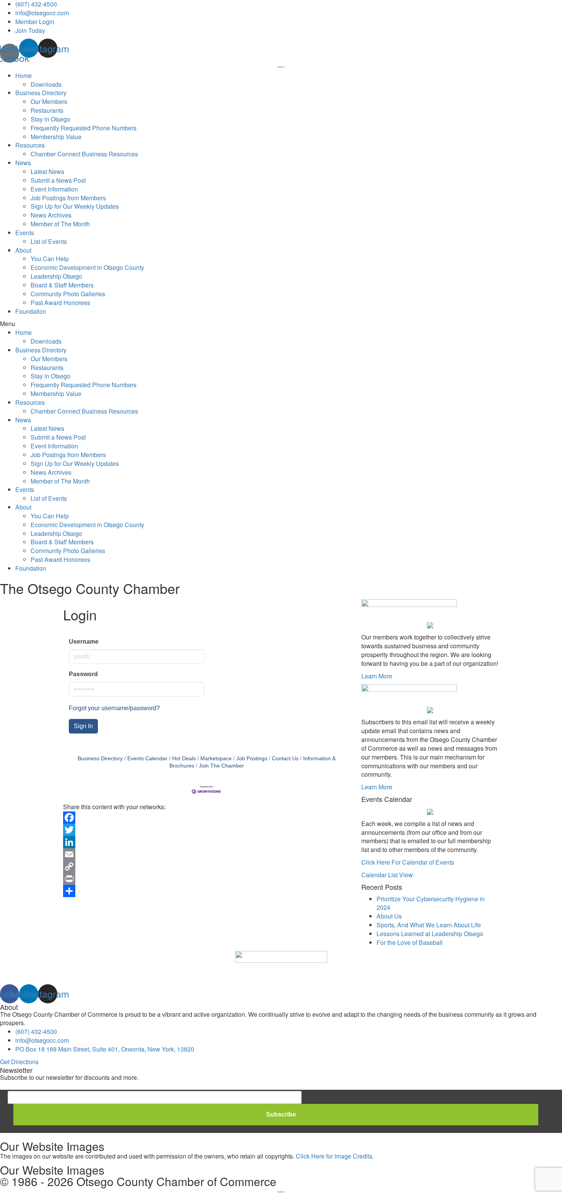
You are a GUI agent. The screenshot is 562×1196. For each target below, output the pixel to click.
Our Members (49, 101)
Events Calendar (147, 758)
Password (83, 674)
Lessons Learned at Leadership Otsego (430, 933)
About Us (389, 916)
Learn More (376, 676)
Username (84, 641)
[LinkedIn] (206, 842)
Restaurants (47, 110)
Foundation (30, 311)
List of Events (49, 241)
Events (24, 232)
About (23, 250)
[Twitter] (206, 830)
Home (23, 75)
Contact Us (285, 758)
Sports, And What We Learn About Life (429, 924)
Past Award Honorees (60, 302)
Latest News (47, 171)
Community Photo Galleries (68, 293)
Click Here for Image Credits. (335, 1156)
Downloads (46, 84)
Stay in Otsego (50, 119)
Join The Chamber (221, 766)
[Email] (206, 854)
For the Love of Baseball (410, 942)
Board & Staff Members (62, 285)
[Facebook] (206, 817)
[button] (281, 324)
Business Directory (41, 92)
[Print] (206, 879)
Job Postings (251, 758)
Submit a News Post (58, 180)
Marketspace (216, 758)
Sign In (83, 726)
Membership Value (56, 136)
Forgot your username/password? (114, 708)
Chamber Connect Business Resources (84, 153)
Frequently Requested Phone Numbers (83, 127)
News (23, 162)
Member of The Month (60, 223)
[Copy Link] (206, 866)
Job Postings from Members (68, 197)
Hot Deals (184, 758)
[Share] (206, 891)
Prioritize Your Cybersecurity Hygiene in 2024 (431, 903)
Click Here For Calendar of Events (407, 862)
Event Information (54, 189)
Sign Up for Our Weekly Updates (75, 206)
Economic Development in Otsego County (87, 267)
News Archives (51, 215)
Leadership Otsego (56, 276)
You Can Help (50, 258)
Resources (30, 145)
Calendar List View (387, 874)
